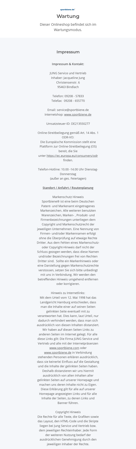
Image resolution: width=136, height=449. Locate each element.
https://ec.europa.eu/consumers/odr (72, 155)
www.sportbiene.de (77, 114)
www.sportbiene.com (64, 348)
